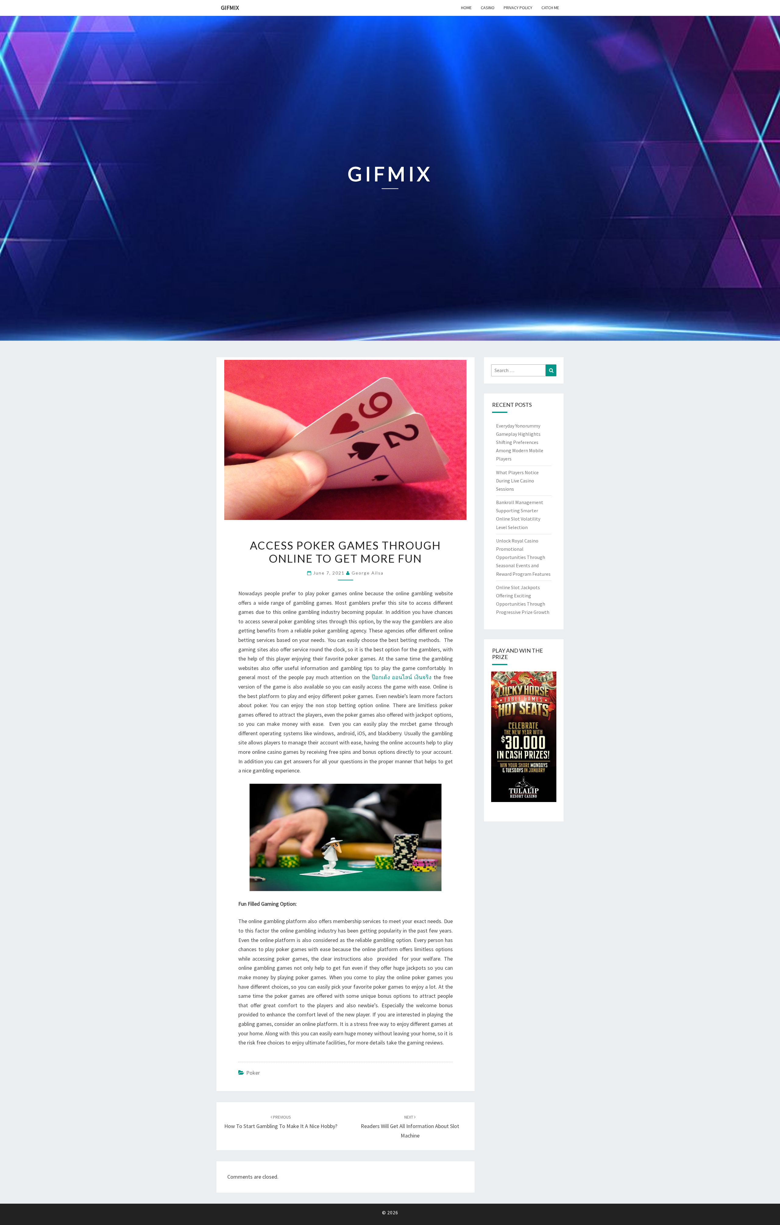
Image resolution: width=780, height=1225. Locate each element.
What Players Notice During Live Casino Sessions (517, 480)
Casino (488, 7)
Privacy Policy (518, 7)
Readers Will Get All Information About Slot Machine (410, 1126)
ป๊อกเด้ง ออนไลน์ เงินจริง (402, 677)
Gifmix (230, 7)
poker (253, 1072)
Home (466, 7)
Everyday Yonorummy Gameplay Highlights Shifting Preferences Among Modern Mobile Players (519, 442)
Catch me (550, 7)
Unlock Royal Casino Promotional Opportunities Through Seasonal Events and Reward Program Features (523, 557)
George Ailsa (368, 572)
